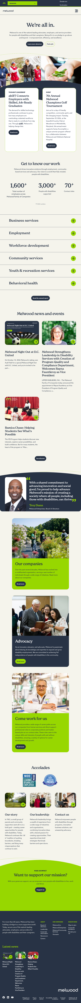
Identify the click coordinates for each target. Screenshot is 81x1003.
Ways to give (72, 925)
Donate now (72, 922)
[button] (73, 998)
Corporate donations (71, 928)
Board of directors (43, 926)
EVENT (48, 92)
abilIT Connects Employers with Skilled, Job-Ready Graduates (20, 101)
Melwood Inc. (57, 925)
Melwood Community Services (59, 931)
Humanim (56, 934)
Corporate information (44, 932)
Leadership (43, 929)
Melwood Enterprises (59, 928)
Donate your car (72, 932)
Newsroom (44, 936)
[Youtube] (12, 997)
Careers (42, 938)
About (42, 922)
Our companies (58, 922)
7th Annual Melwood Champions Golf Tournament (56, 101)
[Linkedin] (8, 997)
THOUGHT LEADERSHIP (17, 92)
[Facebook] (3, 997)
